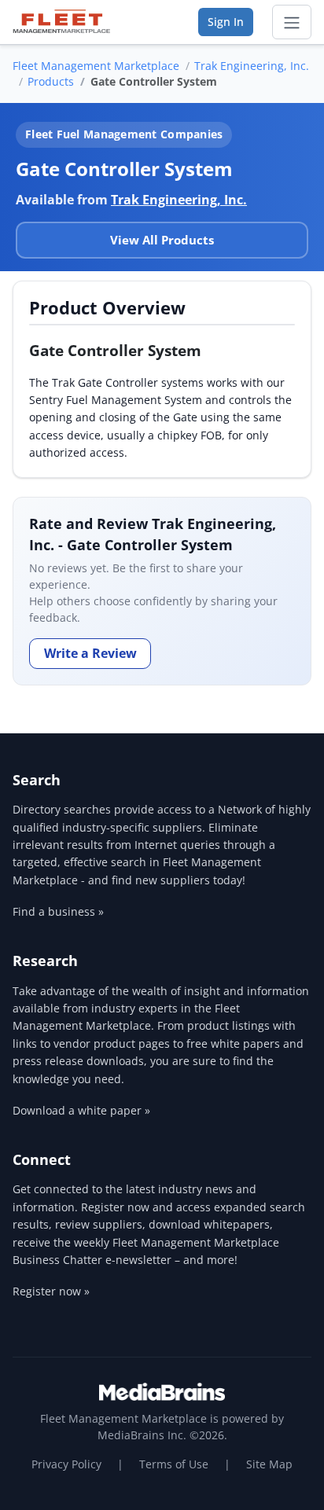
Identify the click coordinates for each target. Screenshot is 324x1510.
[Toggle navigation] (291, 22)
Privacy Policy (66, 1464)
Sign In (226, 21)
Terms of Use (173, 1464)
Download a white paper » (81, 1110)
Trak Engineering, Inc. (251, 65)
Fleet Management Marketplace (96, 65)
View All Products (162, 240)
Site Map (269, 1464)
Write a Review (90, 653)
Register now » (51, 1291)
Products (51, 81)
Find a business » (58, 911)
